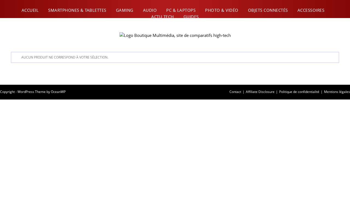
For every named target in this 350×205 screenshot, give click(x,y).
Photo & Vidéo (221, 10)
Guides (191, 16)
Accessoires (311, 10)
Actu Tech (162, 16)
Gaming (124, 10)
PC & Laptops (181, 10)
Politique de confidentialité (299, 91)
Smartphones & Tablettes (77, 10)
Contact (235, 91)
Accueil (30, 10)
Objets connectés (268, 10)
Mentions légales (337, 91)
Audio (150, 10)
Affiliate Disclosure (260, 91)
